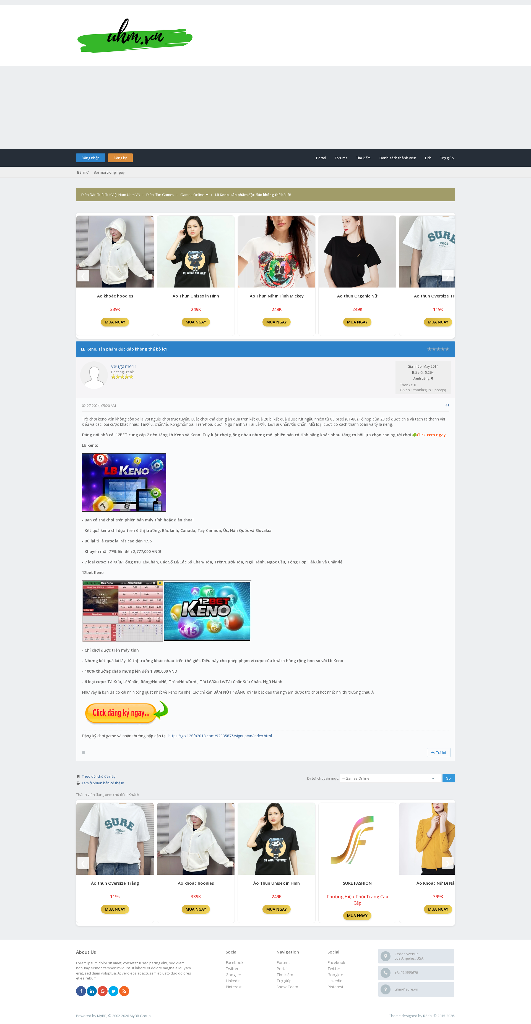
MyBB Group (140, 1015)
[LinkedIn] (92, 991)
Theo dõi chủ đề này (99, 776)
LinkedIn (334, 980)
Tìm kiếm (363, 157)
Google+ (335, 974)
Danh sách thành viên (397, 157)
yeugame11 (124, 366)
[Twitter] (113, 991)
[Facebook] (81, 991)
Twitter (333, 968)
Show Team (287, 986)
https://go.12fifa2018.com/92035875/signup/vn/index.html (220, 735)
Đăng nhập (91, 157)
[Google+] (103, 991)
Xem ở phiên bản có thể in (102, 782)
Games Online (192, 194)
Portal (321, 157)
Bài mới (83, 172)
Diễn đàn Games (160, 194)
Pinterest (335, 986)
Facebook (336, 962)
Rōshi (428, 1015)
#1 (447, 405)
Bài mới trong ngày (109, 172)
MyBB (101, 1015)
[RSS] (124, 991)
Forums (341, 157)
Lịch (428, 157)
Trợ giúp (447, 157)
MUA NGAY (115, 322)
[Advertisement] (265, 107)
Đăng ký (120, 157)
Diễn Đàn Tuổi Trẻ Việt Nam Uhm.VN (110, 194)
